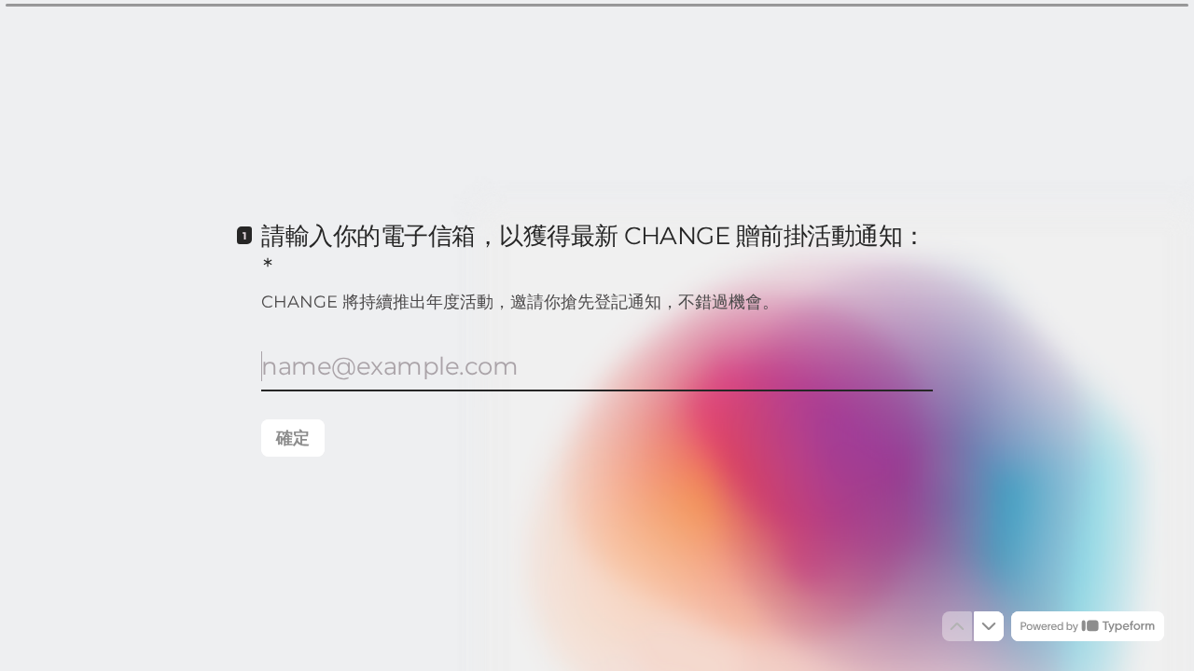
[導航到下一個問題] (989, 626)
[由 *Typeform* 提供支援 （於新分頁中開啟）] (1087, 626)
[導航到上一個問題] (957, 626)
